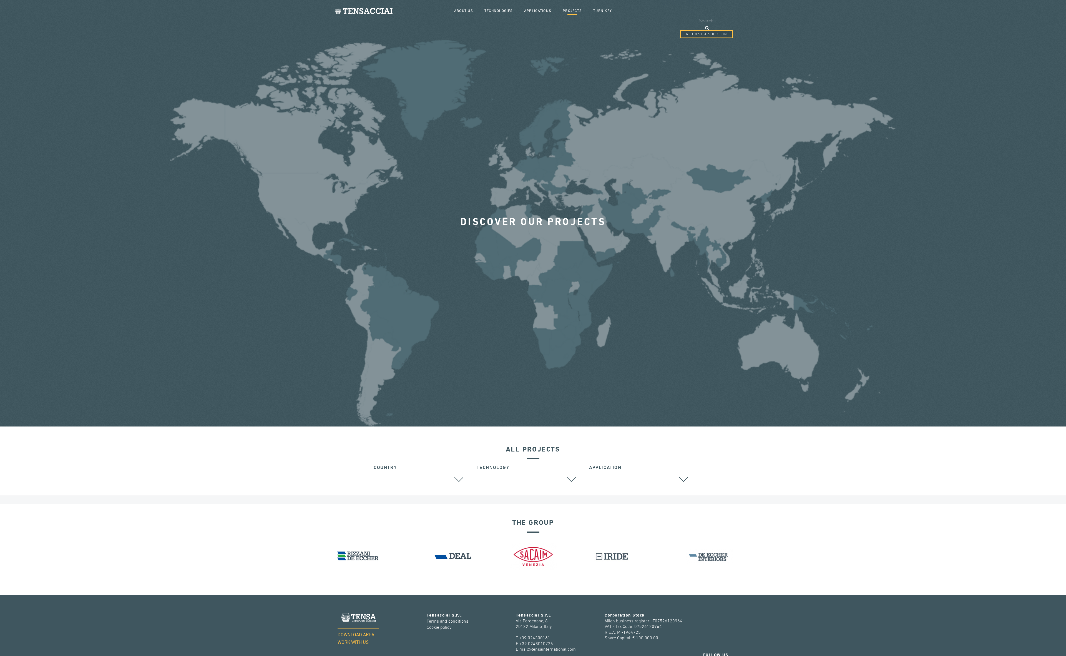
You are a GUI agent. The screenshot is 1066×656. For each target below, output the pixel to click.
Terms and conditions (447, 621)
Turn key (602, 11)
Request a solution (706, 34)
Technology (493, 467)
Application (605, 467)
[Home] (363, 11)
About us (463, 11)
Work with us (353, 642)
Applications (537, 11)
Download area (356, 635)
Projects (572, 11)
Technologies (498, 11)
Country (385, 467)
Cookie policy (439, 627)
